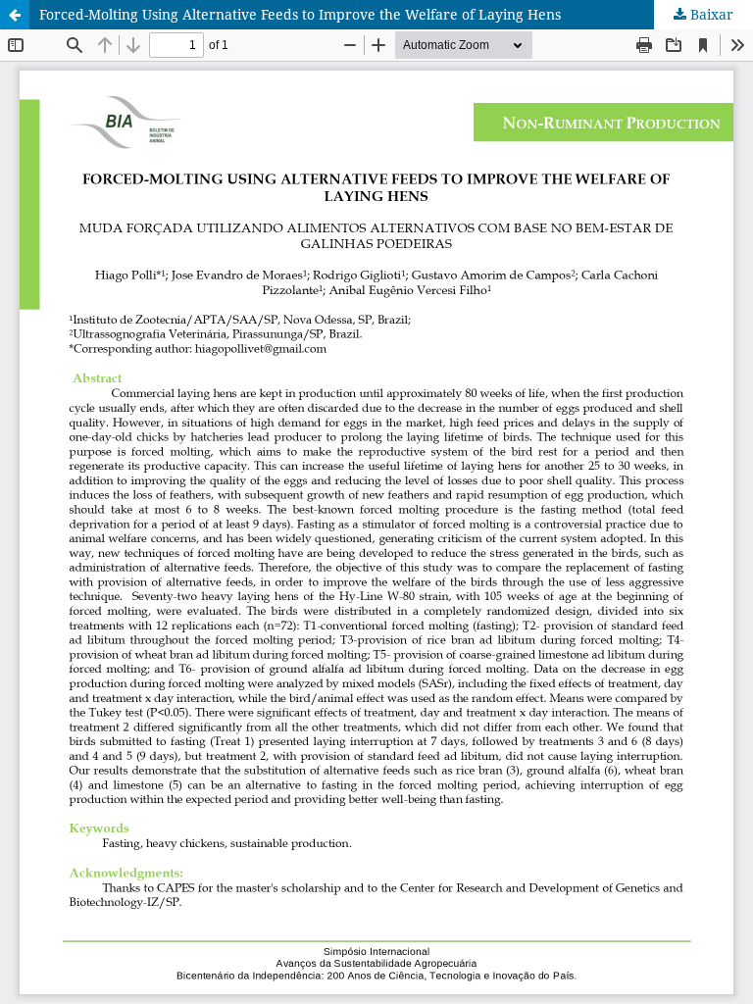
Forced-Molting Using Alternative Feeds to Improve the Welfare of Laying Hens (300, 14)
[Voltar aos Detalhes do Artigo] (14, 14)
